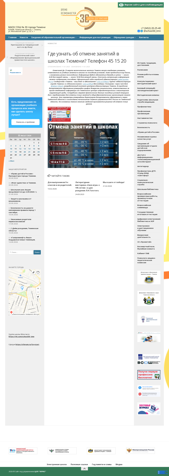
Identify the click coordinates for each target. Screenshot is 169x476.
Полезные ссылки (79, 464)
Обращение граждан (124, 37)
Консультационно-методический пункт (147, 82)
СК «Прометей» (144, 242)
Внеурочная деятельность (143, 236)
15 (34, 149)
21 (29, 152)
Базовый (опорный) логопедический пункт (147, 89)
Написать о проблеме (25, 122)
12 (20, 149)
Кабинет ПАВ (143, 253)
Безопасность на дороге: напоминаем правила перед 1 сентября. (22, 210)
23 (38, 152)
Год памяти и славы (102, 464)
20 (25, 152)
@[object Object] (57, 86)
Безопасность (143, 127)
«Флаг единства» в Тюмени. (23, 183)
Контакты (144, 37)
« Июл (11, 161)
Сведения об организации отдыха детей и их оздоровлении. (147, 146)
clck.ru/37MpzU (103, 81)
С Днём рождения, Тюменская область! (23, 229)
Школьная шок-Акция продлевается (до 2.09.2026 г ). (23, 190)
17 (11, 152)
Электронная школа (57, 464)
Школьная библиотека (147, 189)
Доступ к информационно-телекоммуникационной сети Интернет (148, 158)
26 (20, 155)
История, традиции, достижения (146, 64)
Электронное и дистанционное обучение (145, 228)
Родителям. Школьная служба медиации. (147, 101)
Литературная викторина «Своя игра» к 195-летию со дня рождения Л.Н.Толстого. (87, 186)
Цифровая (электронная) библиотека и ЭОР (148, 220)
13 (25, 149)
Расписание (142, 70)
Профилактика (144, 106)
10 (11, 149)
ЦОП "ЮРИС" (40, 471)
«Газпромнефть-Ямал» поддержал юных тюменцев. (22, 238)
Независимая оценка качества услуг (146, 137)
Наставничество (144, 118)
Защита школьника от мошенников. (20, 200)
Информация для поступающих (95, 37)
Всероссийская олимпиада (144, 206)
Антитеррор (143, 166)
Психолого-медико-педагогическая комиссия (146, 260)
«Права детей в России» (148, 132)
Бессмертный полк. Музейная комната (146, 247)
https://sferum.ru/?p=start (27, 344)
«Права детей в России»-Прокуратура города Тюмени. (22, 174)
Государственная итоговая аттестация (147, 213)
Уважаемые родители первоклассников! (20, 220)
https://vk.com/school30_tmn (21, 336)
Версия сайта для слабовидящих (143, 4)
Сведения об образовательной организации (53, 37)
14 (29, 149)
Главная (13, 37)
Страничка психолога (147, 123)
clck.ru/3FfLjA (88, 84)
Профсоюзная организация (143, 112)
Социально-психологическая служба (145, 182)
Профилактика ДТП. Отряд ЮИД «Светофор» (146, 173)
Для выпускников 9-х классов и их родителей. (60, 183)
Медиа (119, 464)
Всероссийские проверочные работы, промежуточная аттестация (147, 197)
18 (16, 152)
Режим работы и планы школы (148, 75)
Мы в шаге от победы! (113, 182)
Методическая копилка (148, 95)
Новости (24, 37)
